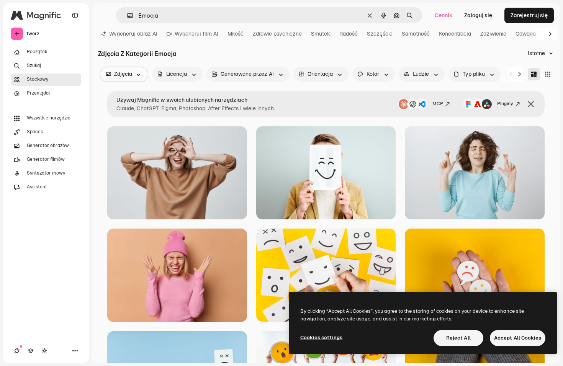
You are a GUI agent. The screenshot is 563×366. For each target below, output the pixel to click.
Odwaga (526, 33)
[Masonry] (534, 74)
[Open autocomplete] (126, 15)
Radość (348, 33)
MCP (437, 104)
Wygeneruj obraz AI (133, 33)
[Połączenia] (17, 351)
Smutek (320, 33)
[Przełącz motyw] (44, 351)
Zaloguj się (478, 15)
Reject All (458, 338)
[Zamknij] (530, 104)
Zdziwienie (493, 33)
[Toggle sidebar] (75, 15)
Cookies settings (321, 337)
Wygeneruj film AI (196, 33)
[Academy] (31, 351)
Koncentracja (455, 33)
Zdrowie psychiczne (277, 33)
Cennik (444, 15)
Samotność (416, 33)
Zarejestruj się (529, 15)
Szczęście (380, 33)
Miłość (235, 33)
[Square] (548, 74)
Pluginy (505, 104)
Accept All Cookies (517, 338)
